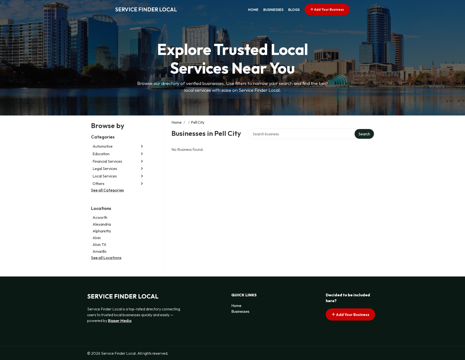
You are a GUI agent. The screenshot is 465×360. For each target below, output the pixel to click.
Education (101, 153)
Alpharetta (102, 231)
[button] (142, 146)
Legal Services (105, 168)
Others (98, 183)
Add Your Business (328, 9)
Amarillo (100, 251)
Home (253, 10)
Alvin (97, 237)
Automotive (103, 146)
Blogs (294, 10)
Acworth (100, 217)
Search (364, 133)
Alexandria (102, 224)
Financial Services (107, 161)
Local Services (105, 176)
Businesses (273, 10)
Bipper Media (120, 320)
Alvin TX (99, 244)
